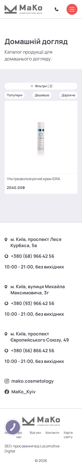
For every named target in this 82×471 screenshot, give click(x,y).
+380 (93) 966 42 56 (32, 303)
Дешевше (42, 95)
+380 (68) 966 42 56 (32, 256)
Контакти (52, 432)
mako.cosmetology (32, 381)
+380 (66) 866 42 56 (32, 350)
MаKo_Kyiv (23, 392)
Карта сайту (68, 434)
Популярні (14, 95)
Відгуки (35, 432)
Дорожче (68, 95)
